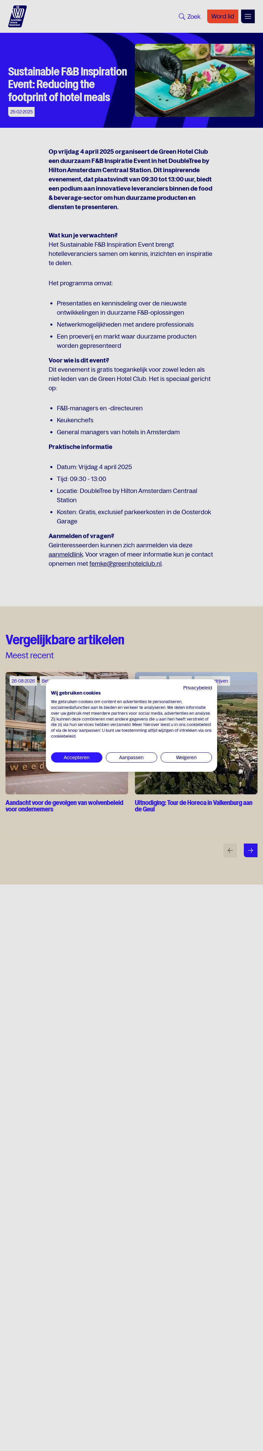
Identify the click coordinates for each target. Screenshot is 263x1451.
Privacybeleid (197, 688)
